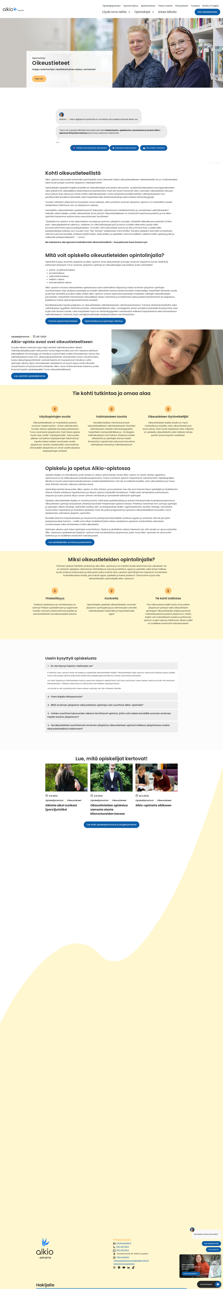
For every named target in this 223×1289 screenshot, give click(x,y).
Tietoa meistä (165, 5)
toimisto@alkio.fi (123, 1243)
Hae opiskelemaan (207, 12)
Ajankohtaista (148, 5)
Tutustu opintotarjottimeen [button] (62, 321)
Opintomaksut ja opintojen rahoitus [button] (104, 321)
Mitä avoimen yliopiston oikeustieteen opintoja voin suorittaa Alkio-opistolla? (97, 705)
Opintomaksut (130, 5)
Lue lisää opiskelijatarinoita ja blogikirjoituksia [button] (111, 824)
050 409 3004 (122, 1246)
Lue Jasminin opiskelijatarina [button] (29, 376)
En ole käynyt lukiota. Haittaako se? (72, 666)
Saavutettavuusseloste (124, 1264)
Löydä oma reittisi (114, 12)
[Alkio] (13, 9)
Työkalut (195, 5)
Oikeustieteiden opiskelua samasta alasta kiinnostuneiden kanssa (109, 809)
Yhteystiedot (181, 5)
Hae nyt (39, 78)
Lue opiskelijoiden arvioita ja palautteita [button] (69, 542)
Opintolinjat (142, 12)
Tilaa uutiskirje (122, 1257)
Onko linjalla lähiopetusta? (67, 696)
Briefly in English (211, 5)
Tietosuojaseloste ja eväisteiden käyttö (131, 1260)
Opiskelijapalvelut (112, 5)
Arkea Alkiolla (167, 12)
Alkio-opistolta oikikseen (153, 805)
